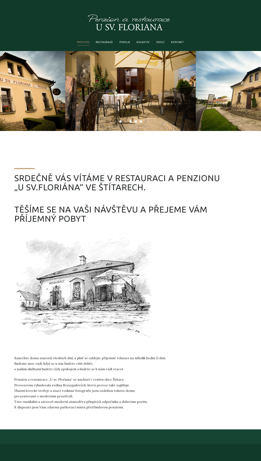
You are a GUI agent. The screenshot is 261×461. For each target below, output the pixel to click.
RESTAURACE (104, 42)
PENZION (83, 42)
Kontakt (177, 42)
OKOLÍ (160, 42)
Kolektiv (143, 42)
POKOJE (124, 42)
